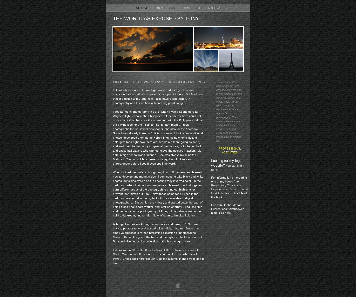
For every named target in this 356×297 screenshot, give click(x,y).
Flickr (200, 237)
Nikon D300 (163, 250)
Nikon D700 (139, 250)
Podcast (186, 8)
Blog (172, 8)
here (228, 212)
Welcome (142, 8)
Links (199, 8)
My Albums (213, 8)
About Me (158, 8)
